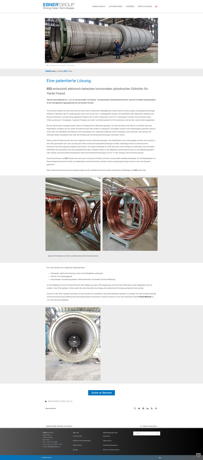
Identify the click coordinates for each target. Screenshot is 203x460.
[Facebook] (135, 408)
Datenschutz (107, 440)
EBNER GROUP (98, 6)
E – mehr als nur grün (149, 426)
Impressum (106, 436)
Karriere (130, 6)
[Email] (156, 408)
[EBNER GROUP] (59, 12)
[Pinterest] (143, 408)
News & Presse (145, 6)
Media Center (77, 445)
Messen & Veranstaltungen (82, 440)
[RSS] (152, 408)
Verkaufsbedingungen (110, 445)
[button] (198, 455)
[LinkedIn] (147, 408)
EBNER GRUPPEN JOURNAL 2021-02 (60, 401)
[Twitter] (139, 408)
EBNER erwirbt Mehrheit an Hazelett (58, 426)
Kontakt (75, 450)
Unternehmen (116, 6)
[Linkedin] (160, 457)
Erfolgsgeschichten (53, 65)
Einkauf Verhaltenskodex (111, 450)
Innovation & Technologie (67, 65)
